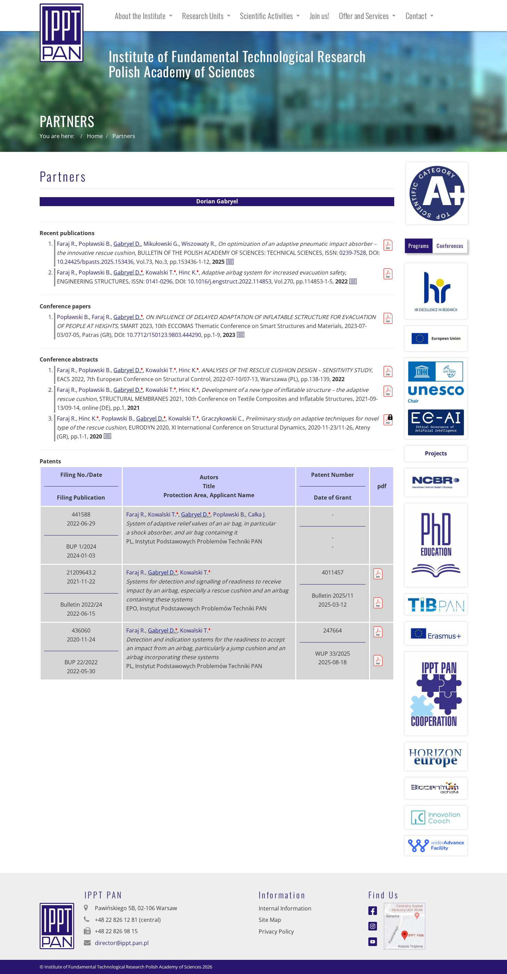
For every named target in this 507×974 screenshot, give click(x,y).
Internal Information (285, 908)
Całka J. (257, 514)
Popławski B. (95, 244)
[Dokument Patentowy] (378, 602)
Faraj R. (66, 244)
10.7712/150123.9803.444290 (164, 335)
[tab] (419, 245)
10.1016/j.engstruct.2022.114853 (229, 281)
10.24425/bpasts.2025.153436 (95, 262)
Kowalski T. (161, 272)
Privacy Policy (276, 931)
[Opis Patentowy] (378, 573)
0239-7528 (352, 253)
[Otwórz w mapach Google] (404, 925)
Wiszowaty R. (198, 244)
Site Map (270, 920)
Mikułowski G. (161, 244)
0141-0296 (159, 281)
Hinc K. (189, 272)
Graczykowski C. (222, 418)
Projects (436, 453)
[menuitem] (144, 15)
